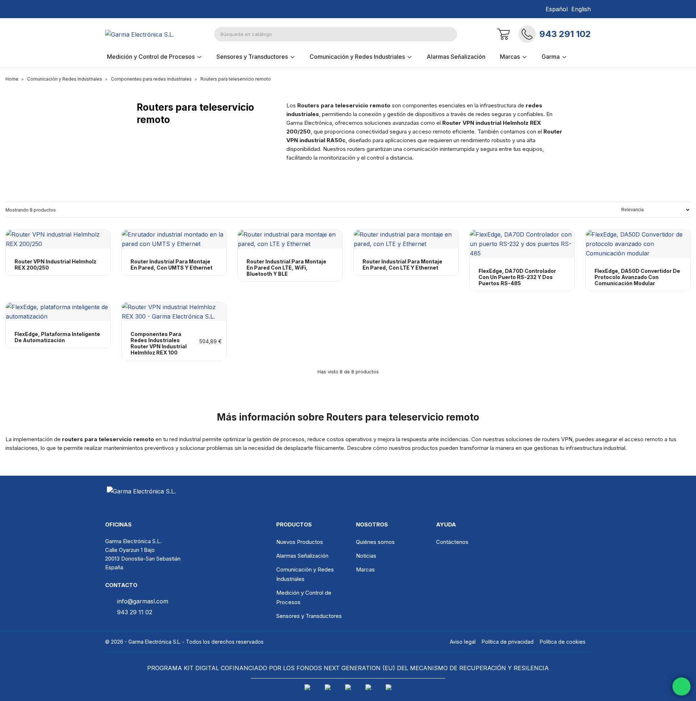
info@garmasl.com (142, 601)
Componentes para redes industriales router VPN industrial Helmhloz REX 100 (158, 343)
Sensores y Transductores (309, 615)
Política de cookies (562, 642)
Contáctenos (452, 541)
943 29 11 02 (134, 612)
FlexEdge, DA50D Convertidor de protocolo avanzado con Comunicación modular (637, 277)
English (581, 9)
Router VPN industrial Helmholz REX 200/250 (55, 265)
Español (557, 9)
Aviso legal (463, 642)
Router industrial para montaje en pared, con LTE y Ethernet (402, 265)
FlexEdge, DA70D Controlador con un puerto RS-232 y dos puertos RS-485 (517, 277)
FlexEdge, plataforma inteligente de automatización (57, 337)
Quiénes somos (375, 541)
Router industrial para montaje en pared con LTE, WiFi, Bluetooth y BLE (286, 268)
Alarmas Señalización (302, 555)
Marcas (365, 569)
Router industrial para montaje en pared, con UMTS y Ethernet (171, 265)
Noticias (366, 555)
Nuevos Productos (299, 541)
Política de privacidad (508, 642)
